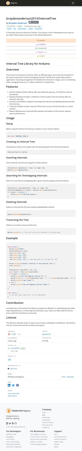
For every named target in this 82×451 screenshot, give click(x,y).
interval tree (38, 29)
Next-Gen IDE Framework (38, 439)
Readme (42, 40)
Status (56, 447)
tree (15, 29)
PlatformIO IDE (11, 434)
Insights (42, 56)
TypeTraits (13, 369)
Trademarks (46, 420)
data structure (22, 29)
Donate (56, 444)
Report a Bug (58, 442)
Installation (42, 44)
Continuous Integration (14, 447)
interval (9, 29)
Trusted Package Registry (38, 444)
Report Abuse (12, 396)
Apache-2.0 (46, 334)
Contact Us (45, 427)
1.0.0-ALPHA (14, 348)
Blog (43, 415)
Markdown (70, 377)
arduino (30, 29)
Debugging (10, 437)
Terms (51, 425)
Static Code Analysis (13, 442)
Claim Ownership (13, 393)
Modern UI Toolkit (36, 442)
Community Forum (60, 437)
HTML (63, 377)
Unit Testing (10, 439)
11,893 (13, 334)
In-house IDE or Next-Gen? (39, 437)
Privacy (44, 425)
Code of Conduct (47, 422)
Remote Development (13, 444)
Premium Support (60, 439)
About (44, 412)
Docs (55, 434)
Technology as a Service (38, 434)
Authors (10, 356)
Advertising (46, 417)
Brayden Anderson (18, 23)
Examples (42, 52)
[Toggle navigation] (73, 3)
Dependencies (12, 365)
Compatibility (42, 48)
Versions (11, 345)
